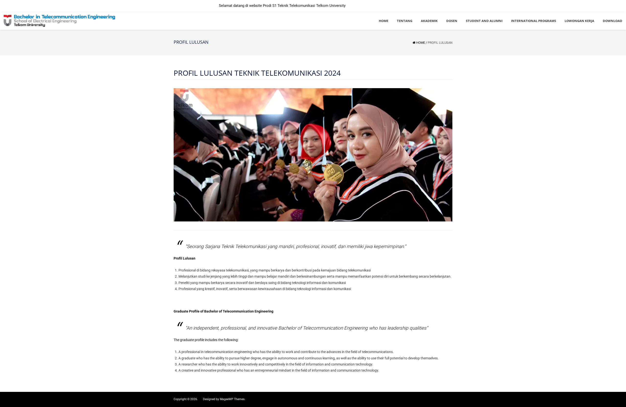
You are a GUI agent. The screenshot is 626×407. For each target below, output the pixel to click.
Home (420, 42)
